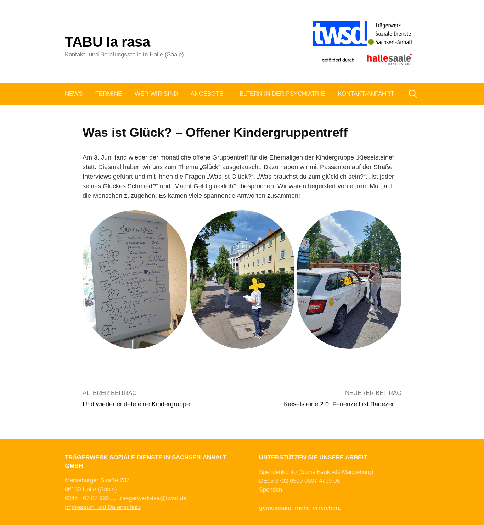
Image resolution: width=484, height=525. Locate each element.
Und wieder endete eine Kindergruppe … (140, 404)
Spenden (270, 489)
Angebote (207, 93)
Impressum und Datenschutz (103, 507)
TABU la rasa (107, 42)
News (74, 93)
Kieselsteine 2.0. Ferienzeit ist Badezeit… (342, 404)
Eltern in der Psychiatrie (282, 93)
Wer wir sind (156, 93)
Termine (108, 93)
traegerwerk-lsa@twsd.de (152, 498)
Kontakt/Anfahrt (366, 93)
